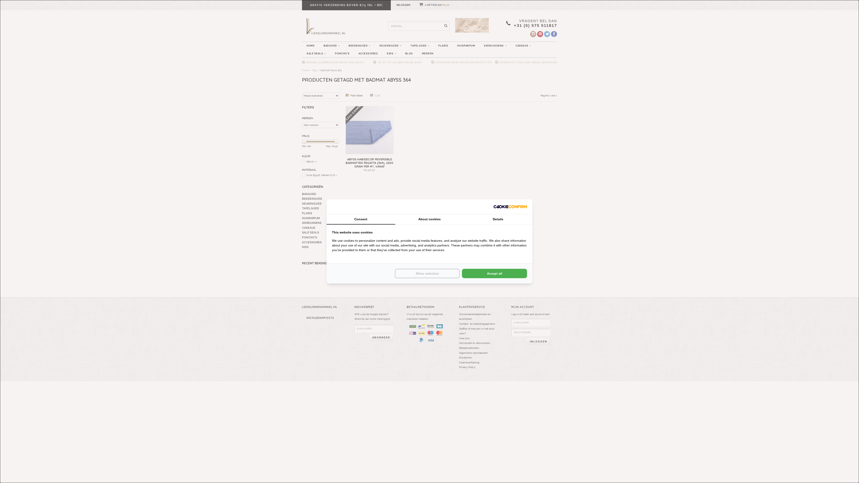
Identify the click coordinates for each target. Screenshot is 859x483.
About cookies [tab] (429, 219)
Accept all (494, 273)
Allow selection (427, 273)
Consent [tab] (360, 219)
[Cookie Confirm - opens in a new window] (510, 207)
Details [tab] (498, 219)
